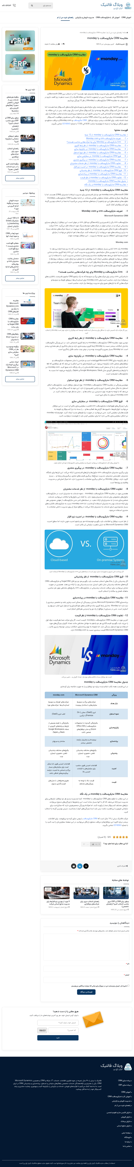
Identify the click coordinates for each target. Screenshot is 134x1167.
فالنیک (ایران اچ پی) (29, 1163)
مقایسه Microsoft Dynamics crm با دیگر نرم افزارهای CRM (12, 306)
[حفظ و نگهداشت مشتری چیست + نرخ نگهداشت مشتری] (28, 245)
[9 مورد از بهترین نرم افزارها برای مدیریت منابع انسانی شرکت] (56, 893)
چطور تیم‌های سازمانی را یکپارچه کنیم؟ (12, 139)
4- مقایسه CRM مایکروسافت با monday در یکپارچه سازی (100, 149)
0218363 (66, 123)
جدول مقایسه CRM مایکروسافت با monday (106, 181)
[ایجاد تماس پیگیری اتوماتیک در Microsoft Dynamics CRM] (28, 364)
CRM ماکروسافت (80, 120)
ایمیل (126, 975)
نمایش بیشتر (20, 178)
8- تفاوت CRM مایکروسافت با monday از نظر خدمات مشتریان (98, 163)
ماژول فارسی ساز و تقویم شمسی (119, 1112)
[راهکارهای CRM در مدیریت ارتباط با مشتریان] (28, 336)
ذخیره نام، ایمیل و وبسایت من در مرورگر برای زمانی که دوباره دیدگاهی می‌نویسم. (99, 986)
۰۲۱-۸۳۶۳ (6, 5)
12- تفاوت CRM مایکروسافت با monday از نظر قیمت (103, 177)
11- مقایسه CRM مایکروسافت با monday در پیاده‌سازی (102, 173)
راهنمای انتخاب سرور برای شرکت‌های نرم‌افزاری (89, 902)
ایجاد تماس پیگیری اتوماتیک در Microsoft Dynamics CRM (12, 366)
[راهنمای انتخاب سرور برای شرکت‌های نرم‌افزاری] (86, 893)
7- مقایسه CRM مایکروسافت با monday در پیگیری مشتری (99, 159)
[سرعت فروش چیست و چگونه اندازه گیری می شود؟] (28, 202)
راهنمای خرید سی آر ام (65, 17)
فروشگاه (127, 1137)
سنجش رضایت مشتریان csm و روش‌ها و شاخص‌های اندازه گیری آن (12, 264)
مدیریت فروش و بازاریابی (84, 17)
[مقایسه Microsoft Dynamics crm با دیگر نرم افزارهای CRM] (28, 302)
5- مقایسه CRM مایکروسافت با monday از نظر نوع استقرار (100, 152)
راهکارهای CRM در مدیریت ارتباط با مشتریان (12, 337)
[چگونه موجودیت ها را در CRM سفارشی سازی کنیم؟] (28, 348)
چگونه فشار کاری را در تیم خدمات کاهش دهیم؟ (12, 167)
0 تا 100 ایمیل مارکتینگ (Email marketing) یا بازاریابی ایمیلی (12, 222)
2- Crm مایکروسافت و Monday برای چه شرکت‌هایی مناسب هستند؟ (96, 142)
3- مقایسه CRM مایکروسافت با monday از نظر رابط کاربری (100, 145)
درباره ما (128, 1141)
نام (127, 964)
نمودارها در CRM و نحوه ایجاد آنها (12, 235)
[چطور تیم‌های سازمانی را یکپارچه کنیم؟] (28, 138)
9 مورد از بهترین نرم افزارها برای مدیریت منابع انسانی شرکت (58, 902)
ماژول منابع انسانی (124, 1126)
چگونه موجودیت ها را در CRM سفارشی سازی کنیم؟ (12, 350)
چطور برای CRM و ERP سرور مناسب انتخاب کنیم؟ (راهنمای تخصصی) (117, 904)
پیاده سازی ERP (125, 1085)
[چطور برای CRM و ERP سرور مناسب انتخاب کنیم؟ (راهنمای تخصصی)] (116, 893)
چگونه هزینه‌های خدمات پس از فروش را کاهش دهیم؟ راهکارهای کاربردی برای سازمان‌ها (12, 104)
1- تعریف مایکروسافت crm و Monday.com (106, 138)
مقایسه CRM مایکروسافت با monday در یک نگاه (105, 184)
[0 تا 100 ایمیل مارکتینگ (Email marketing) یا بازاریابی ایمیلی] (28, 220)
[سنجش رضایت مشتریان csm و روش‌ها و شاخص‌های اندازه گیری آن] (28, 260)
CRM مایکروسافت (90, 818)
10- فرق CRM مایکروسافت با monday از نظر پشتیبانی (103, 170)
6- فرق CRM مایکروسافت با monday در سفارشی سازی (101, 156)
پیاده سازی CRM (124, 1080)
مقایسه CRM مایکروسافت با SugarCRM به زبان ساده (13, 323)
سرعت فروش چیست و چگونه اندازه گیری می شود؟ (13, 204)
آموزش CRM (126, 17)
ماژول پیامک (126, 1121)
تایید (58, 1038)
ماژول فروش (126, 1117)
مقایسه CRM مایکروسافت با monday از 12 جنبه (105, 134)
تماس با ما (127, 1146)
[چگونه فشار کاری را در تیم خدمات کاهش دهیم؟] (28, 166)
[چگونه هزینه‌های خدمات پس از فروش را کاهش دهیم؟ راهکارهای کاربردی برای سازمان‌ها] (28, 99)
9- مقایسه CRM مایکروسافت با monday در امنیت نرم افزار (100, 166)
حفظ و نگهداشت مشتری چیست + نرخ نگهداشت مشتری (12, 247)
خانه (124, 32)
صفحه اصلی (126, 1133)
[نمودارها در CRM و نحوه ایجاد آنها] (28, 235)
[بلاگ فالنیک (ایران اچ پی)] (116, 6)
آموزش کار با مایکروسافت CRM (108, 17)
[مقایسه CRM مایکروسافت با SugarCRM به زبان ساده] (28, 321)
